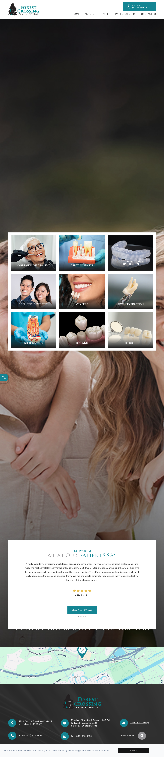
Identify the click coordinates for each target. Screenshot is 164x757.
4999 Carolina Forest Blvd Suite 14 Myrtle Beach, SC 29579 (35, 722)
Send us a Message (139, 722)
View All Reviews (82, 610)
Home (76, 14)
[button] (78, 616)
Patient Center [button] (125, 14)
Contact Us (148, 14)
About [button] (88, 14)
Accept (133, 750)
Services (104, 14)
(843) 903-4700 (142, 6)
